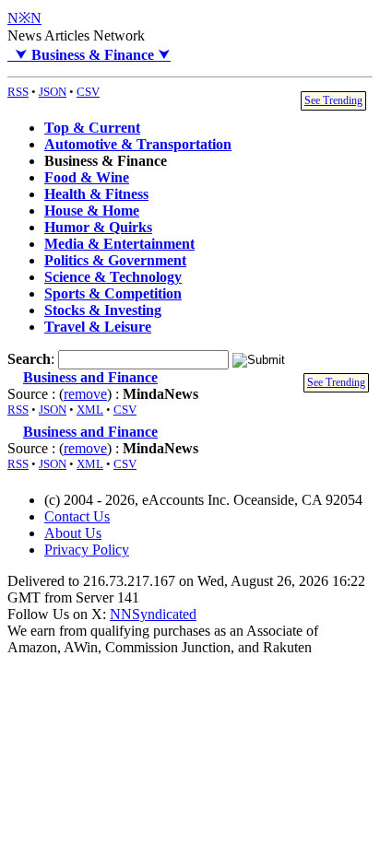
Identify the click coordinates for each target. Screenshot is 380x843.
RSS (18, 92)
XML (90, 409)
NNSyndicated (153, 614)
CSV (88, 92)
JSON (52, 92)
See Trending (333, 100)
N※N (24, 18)
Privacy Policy (86, 549)
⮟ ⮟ (89, 55)
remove (85, 394)
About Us (72, 533)
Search (29, 359)
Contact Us (77, 516)
